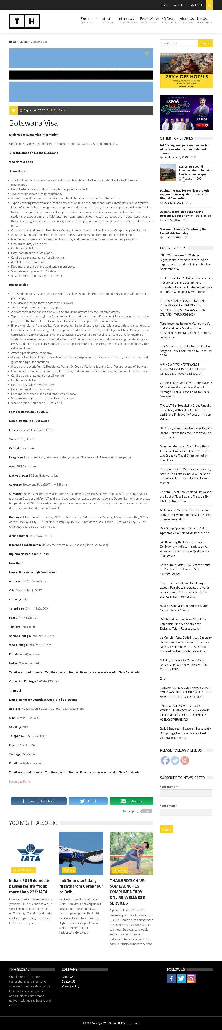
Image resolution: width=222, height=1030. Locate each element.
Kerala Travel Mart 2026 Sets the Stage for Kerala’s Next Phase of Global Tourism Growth (185, 569)
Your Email (168, 806)
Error (163, 678)
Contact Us (179, 5)
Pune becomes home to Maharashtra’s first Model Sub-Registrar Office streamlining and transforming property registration (185, 330)
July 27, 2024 (172, 220)
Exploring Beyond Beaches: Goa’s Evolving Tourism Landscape (195, 170)
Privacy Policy (70, 986)
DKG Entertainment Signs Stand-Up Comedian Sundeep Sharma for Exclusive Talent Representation (183, 624)
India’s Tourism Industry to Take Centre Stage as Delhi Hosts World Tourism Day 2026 (186, 351)
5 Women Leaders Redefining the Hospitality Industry (183, 231)
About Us (187, 20)
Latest (108, 20)
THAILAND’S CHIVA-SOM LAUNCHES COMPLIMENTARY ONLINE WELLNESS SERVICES (128, 891)
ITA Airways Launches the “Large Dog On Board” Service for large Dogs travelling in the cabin (186, 432)
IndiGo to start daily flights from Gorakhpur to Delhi (81, 886)
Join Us (204, 20)
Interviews (128, 20)
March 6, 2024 (173, 237)
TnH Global (60, 110)
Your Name (168, 787)
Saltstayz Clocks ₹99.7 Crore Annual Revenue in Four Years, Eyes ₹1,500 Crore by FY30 (183, 665)
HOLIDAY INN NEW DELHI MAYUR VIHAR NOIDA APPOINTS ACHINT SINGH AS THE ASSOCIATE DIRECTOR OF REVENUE (185, 692)
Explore (87, 20)
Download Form (19, 781)
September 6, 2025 (176, 157)
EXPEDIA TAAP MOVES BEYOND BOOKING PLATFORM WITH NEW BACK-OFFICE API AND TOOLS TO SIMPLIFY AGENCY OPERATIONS (185, 712)
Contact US (69, 981)
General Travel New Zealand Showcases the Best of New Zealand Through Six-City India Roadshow (186, 496)
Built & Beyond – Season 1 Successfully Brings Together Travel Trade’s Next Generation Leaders (186, 733)
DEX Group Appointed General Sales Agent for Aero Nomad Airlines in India (184, 530)
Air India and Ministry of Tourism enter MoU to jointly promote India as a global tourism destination (185, 514)
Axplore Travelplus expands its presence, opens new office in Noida (185, 214)
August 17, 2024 (193, 178)
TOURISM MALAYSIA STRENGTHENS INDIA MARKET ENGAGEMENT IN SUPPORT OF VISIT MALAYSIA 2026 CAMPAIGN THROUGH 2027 (183, 307)
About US (68, 976)
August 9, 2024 (173, 202)
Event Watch (149, 20)
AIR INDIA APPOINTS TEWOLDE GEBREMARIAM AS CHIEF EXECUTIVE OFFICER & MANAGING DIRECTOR (183, 369)
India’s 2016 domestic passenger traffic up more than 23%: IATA (29, 886)
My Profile (197, 5)
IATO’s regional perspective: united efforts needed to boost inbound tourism (184, 149)
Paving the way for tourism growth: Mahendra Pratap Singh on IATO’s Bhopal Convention (185, 194)
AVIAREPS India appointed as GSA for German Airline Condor (184, 607)
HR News (169, 20)
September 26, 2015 (36, 110)
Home (12, 42)
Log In (164, 5)
